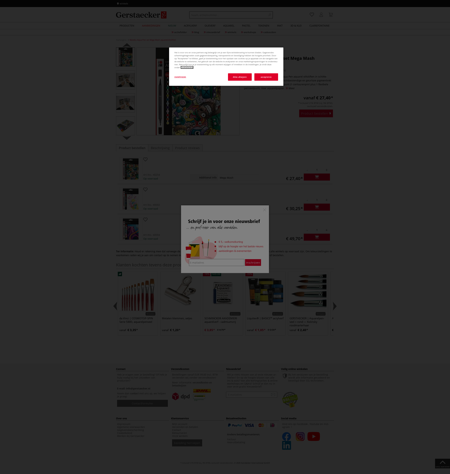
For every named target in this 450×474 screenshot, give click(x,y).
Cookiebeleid (187, 67)
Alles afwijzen (240, 77)
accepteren (266, 77)
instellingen (180, 76)
